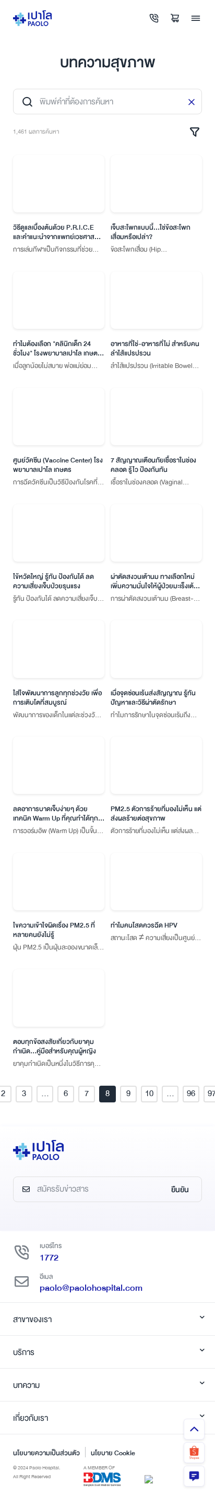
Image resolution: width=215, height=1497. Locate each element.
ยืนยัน (180, 1189)
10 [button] (149, 1093)
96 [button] (191, 1093)
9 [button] (128, 1093)
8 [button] (107, 1093)
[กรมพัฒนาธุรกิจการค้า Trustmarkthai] (149, 1479)
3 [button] (24, 1093)
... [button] (45, 1093)
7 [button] (87, 1093)
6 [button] (66, 1093)
